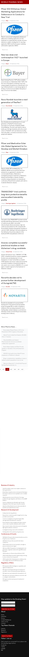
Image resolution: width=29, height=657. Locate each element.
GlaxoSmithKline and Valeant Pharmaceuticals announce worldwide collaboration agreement (11, 341)
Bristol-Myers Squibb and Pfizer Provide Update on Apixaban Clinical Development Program (13, 348)
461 (18, 369)
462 (22, 369)
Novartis (8, 286)
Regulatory (4, 632)
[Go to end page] (27, 368)
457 (3, 369)
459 (11, 369)
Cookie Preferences (6, 620)
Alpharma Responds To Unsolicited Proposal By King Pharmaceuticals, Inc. (14, 364)
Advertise (3, 616)
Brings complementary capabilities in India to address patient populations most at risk (14, 359)
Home (2, 614)
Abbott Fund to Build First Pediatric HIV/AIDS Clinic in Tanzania (14, 335)
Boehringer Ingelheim (11, 203)
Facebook (3, 645)
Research (3, 630)
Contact (3, 623)
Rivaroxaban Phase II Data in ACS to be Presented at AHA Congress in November (13, 330)
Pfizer (7, 20)
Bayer (7, 63)
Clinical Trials (9, 251)
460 (15, 369)
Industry (3, 628)
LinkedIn (3, 648)
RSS (2, 650)
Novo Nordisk (9, 105)
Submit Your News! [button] (7, 636)
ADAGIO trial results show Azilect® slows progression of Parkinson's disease (13, 354)
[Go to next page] (25, 368)
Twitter (3, 646)
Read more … (5, 49)
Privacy (3, 618)
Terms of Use (4, 621)
